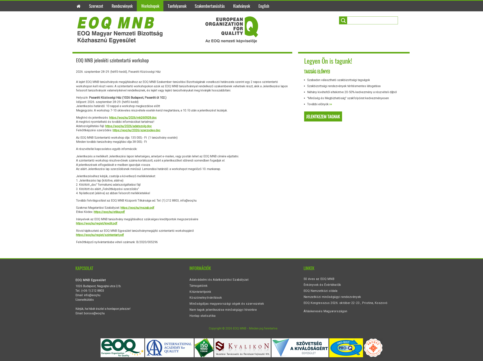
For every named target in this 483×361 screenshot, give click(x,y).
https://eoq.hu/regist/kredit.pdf (96, 223)
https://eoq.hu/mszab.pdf (137, 207)
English (263, 6)
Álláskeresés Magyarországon (325, 311)
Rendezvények (122, 6)
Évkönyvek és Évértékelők (322, 285)
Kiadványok (241, 6)
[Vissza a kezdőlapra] (167, 42)
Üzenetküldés (84, 299)
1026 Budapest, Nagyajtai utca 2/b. (98, 286)
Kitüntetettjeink (200, 292)
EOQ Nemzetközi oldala (321, 291)
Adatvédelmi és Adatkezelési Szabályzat (218, 279)
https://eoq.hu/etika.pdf (109, 212)
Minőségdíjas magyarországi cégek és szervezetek (226, 303)
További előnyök (319, 104)
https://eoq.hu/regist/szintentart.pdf (100, 235)
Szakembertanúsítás (210, 6)
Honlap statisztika (202, 316)
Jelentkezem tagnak (323, 116)
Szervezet (96, 6)
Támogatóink (198, 286)
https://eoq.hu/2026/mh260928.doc (133, 117)
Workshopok (150, 6)
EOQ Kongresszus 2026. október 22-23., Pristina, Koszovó (346, 303)
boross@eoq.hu (94, 313)
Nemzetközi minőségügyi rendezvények (332, 297)
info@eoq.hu (92, 295)
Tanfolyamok (177, 6)
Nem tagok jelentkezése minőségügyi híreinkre (223, 310)
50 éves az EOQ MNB (319, 279)
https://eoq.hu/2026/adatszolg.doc (128, 126)
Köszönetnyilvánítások (205, 297)
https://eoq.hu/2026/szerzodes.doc (136, 130)
